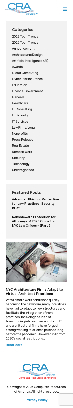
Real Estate (20, 145)
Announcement (23, 48)
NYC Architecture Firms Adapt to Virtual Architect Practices (34, 291)
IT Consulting (22, 109)
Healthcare (20, 103)
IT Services (20, 121)
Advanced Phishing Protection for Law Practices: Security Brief (35, 203)
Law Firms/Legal (23, 127)
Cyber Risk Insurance (27, 79)
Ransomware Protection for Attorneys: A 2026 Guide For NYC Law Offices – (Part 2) (34, 221)
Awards (17, 67)
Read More (14, 345)
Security (18, 158)
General (18, 97)
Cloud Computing (25, 73)
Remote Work (22, 152)
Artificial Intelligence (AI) (30, 61)
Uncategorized (23, 170)
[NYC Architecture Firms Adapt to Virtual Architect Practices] (36, 262)
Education (19, 85)
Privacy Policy (36, 400)
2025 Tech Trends (25, 42)
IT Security (20, 115)
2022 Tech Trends (25, 36)
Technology (21, 164)
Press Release (22, 139)
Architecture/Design (27, 55)
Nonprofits (20, 133)
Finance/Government (27, 91)
